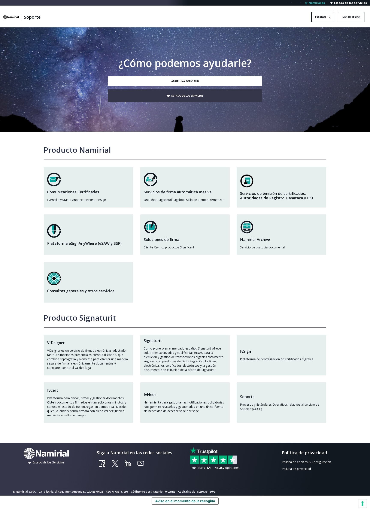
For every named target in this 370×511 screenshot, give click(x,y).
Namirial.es (316, 3)
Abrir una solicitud (185, 81)
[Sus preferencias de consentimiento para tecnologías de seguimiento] (362, 503)
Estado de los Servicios (350, 3)
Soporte (32, 17)
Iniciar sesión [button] (351, 17)
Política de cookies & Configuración (306, 462)
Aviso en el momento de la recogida (185, 501)
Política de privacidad (296, 469)
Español (321, 17)
